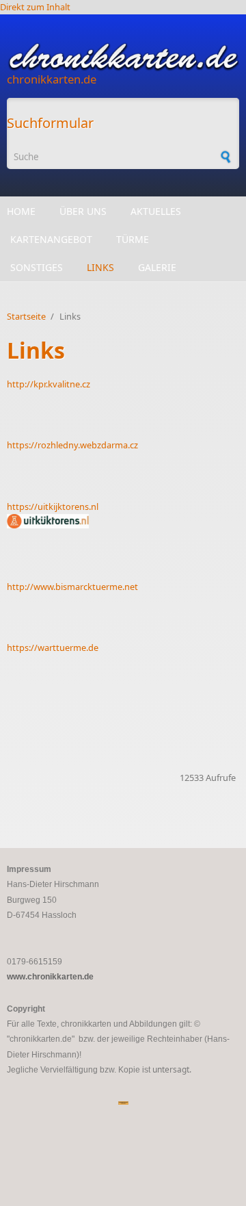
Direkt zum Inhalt (35, 7)
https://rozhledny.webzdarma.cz (72, 445)
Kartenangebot (51, 239)
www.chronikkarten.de (50, 977)
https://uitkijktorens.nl (52, 506)
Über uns (83, 211)
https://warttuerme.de (52, 647)
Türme (132, 239)
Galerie (157, 267)
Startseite (26, 316)
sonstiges (36, 267)
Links (100, 267)
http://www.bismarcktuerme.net (72, 586)
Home (21, 211)
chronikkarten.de (51, 79)
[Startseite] (123, 56)
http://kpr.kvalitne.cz (48, 384)
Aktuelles (156, 211)
